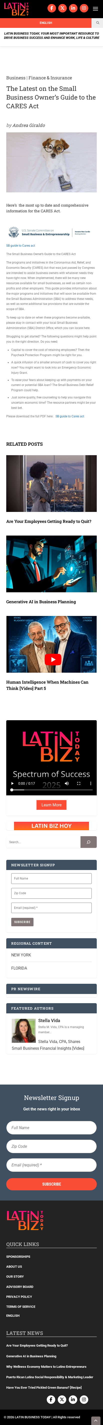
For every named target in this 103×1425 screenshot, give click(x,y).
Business (16, 78)
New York (21, 955)
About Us (14, 1266)
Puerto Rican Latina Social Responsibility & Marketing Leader (49, 1377)
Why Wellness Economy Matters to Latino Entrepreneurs (46, 1367)
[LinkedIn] (73, 8)
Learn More (52, 805)
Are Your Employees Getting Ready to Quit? (48, 521)
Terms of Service (20, 1307)
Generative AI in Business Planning (41, 601)
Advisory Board (19, 1287)
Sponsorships (18, 1257)
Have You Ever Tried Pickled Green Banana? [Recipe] (44, 1387)
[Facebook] (52, 8)
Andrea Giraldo (28, 125)
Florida (19, 968)
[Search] (88, 842)
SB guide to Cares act (20, 245)
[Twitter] (62, 8)
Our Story (15, 1276)
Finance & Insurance (50, 78)
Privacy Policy (19, 1297)
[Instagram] (84, 8)
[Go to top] (96, 1421)
